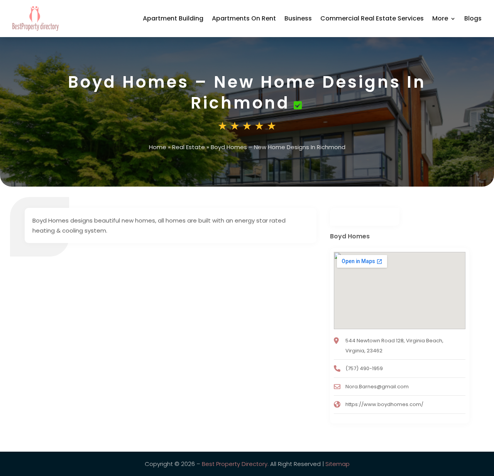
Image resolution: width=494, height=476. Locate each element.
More (440, 18)
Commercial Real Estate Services (372, 18)
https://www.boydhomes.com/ (384, 404)
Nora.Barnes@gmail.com (377, 386)
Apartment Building (173, 18)
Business (298, 18)
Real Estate (188, 147)
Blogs (473, 18)
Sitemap (337, 464)
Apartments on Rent (244, 18)
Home (157, 147)
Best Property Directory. (235, 464)
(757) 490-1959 (364, 368)
